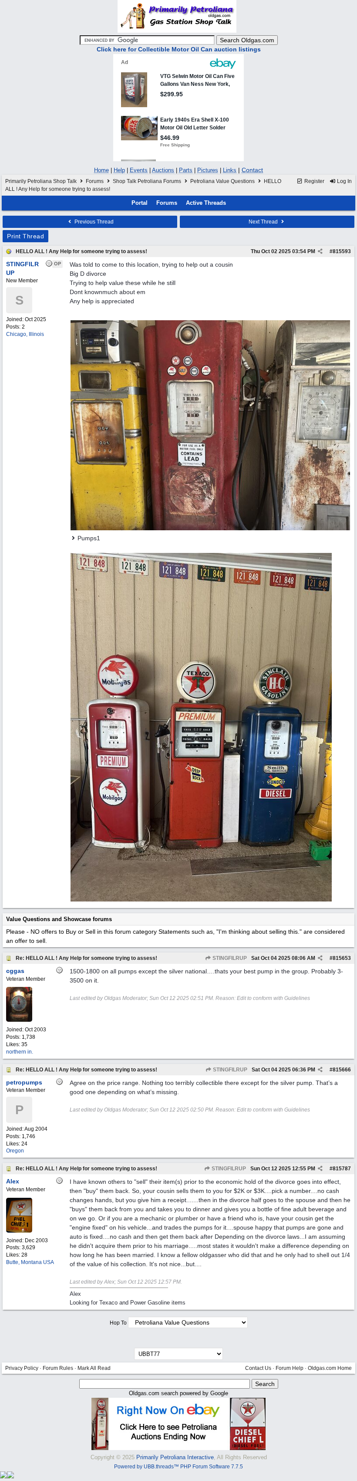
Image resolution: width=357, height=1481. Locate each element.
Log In (344, 181)
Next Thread (264, 222)
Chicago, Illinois (25, 334)
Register (313, 181)
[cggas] (19, 1020)
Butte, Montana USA (30, 1262)
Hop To (118, 1323)
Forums (95, 181)
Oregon (15, 1151)
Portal (139, 203)
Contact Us (258, 1368)
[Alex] (19, 1231)
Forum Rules (58, 1368)
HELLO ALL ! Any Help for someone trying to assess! (81, 251)
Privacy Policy (21, 1368)
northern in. (19, 1052)
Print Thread (25, 236)
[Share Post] (320, 251)
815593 (342, 251)
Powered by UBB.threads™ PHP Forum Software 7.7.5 (178, 1467)
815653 (342, 958)
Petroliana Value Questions (222, 181)
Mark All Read (94, 1368)
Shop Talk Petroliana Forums (147, 181)
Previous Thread (93, 222)
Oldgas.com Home (330, 1368)
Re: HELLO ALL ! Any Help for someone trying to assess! (86, 958)
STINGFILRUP (229, 958)
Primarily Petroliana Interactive (175, 1457)
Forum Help (289, 1368)
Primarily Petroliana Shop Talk (41, 181)
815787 (342, 1169)
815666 (342, 1070)
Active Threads (206, 203)
